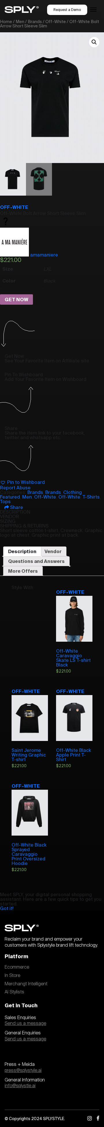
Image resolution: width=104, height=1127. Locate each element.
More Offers (23, 571)
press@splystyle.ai (23, 1070)
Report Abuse (15, 487)
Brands (35, 21)
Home (6, 21)
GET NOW (16, 299)
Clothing (72, 492)
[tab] (22, 551)
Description (22, 551)
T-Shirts (91, 496)
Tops (5, 501)
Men (20, 21)
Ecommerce (17, 967)
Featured (10, 496)
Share (16, 507)
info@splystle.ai (20, 1086)
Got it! (7, 908)
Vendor (53, 551)
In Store (12, 975)
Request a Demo (67, 10)
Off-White (55, 21)
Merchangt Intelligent (26, 984)
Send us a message (25, 1023)
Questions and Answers (36, 561)
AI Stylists (14, 992)
